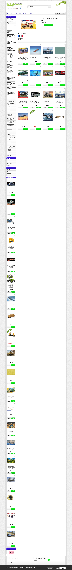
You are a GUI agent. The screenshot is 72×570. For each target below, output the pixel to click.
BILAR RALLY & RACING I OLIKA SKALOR (11, 84)
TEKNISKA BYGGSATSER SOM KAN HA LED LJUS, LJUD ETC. (11, 38)
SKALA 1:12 (10, 57)
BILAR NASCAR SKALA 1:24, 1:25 (11, 82)
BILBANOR (9, 106)
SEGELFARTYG (9, 61)
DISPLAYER (9, 152)
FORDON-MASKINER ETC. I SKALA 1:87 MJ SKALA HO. (11, 35)
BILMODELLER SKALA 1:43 (11, 32)
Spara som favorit (22, 33)
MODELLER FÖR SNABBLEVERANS (10, 19)
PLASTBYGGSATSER (10, 25)
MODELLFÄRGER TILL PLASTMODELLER (10, 119)
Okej (63, 568)
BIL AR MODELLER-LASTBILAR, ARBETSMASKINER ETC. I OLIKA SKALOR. (11, 50)
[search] (49, 7)
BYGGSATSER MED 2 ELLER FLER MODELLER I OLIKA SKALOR (11, 87)
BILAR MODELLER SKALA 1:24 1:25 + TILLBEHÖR (10, 46)
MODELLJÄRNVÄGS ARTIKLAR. (10, 104)
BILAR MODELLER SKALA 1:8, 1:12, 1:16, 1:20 (11, 93)
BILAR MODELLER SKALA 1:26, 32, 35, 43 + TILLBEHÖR (11, 42)
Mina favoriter (9, 163)
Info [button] (9, 195)
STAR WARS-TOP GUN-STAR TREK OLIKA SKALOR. (11, 78)
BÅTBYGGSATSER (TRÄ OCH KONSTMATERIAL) (11, 22)
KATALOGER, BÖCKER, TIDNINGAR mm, (11, 147)
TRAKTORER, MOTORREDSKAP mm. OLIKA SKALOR (11, 71)
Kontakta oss (31, 13)
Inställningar (50, 568)
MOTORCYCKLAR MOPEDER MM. (10, 54)
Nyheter (20, 13)
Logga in (8, 165)
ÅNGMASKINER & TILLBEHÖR (10, 150)
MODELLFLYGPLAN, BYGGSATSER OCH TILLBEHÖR (10, 131)
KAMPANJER (9, 155)
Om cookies (9, 174)
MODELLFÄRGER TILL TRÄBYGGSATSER (10, 125)
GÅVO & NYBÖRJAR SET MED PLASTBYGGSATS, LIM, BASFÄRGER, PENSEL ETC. (11, 28)
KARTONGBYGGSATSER (11, 137)
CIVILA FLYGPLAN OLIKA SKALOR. (11, 64)
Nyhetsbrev (25, 13)
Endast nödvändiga (57, 568)
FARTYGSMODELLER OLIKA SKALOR (10, 59)
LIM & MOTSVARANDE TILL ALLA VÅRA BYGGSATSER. (11, 128)
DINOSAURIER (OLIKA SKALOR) (11, 90)
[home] (8, 13)
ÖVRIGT (8, 153)
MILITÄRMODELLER (10, 101)
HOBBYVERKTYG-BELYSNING (10, 112)
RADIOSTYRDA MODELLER (9, 141)
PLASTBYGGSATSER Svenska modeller (10, 99)
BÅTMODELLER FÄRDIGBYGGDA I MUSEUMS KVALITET (10, 115)
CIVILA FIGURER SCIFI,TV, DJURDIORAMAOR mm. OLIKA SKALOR (11, 67)
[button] (13, 195)
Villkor (11, 13)
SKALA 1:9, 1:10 (10, 56)
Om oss (15, 13)
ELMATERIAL (9, 139)
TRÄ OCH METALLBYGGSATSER (10, 144)
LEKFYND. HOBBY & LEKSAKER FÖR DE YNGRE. (10, 109)
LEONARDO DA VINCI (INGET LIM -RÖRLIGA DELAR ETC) (11, 75)
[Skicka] (49, 560)
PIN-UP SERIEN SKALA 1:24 (11, 96)
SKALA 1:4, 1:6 (10, 55)
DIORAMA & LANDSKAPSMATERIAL (11, 135)
